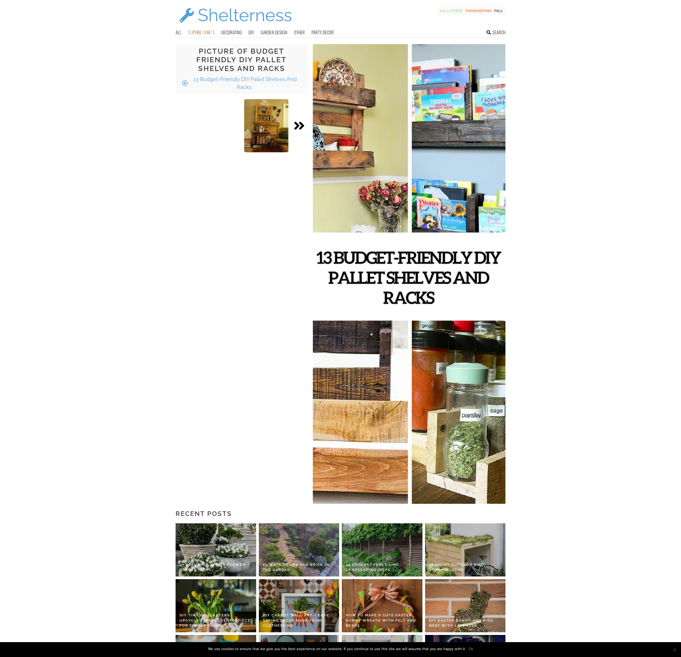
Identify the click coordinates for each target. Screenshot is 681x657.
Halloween (451, 11)
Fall (498, 11)
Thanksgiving (478, 11)
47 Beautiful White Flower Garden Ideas (213, 567)
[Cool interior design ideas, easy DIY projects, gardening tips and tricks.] (235, 25)
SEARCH (498, 32)
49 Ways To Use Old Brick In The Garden (296, 567)
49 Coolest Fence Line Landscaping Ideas (372, 567)
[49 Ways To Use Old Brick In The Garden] (299, 549)
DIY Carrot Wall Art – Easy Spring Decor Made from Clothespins (296, 620)
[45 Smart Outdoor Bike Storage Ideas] (465, 549)
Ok (471, 649)
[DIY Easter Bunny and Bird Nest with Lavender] (465, 605)
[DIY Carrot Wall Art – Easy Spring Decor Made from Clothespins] (299, 605)
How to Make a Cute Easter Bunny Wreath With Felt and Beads (381, 620)
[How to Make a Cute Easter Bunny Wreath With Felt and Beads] (382, 605)
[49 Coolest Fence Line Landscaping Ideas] (382, 549)
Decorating (231, 32)
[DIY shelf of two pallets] (266, 125)
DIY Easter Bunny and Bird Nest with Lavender (461, 623)
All (178, 32)
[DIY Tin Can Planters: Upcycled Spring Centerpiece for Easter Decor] (216, 605)
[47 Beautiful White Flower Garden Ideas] (216, 549)
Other (299, 32)
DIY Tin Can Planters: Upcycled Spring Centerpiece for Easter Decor (215, 620)
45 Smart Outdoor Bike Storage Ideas (456, 567)
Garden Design (274, 32)
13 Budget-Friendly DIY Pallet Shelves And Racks (244, 83)
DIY (251, 32)
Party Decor (323, 32)
